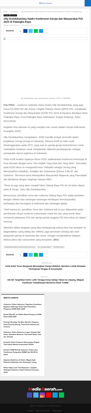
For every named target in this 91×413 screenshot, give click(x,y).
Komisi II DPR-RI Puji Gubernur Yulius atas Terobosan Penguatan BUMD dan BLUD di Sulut (21, 352)
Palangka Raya (59, 247)
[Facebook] (29, 395)
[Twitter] (36, 395)
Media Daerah (13, 25)
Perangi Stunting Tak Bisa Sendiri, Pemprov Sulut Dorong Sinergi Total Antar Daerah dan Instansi (21, 324)
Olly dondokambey (44, 247)
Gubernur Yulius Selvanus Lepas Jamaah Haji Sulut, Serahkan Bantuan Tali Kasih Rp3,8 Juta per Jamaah (22, 334)
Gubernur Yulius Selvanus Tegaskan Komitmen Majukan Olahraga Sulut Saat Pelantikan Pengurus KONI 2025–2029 (23, 306)
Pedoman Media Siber (43, 411)
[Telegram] (55, 395)
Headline (6, 15)
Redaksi (30, 411)
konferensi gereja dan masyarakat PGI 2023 (20, 247)
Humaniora (13, 15)
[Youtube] (48, 395)
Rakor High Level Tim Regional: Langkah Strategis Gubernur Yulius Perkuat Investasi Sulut (21, 370)
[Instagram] (42, 395)
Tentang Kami (56, 411)
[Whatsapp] (61, 395)
